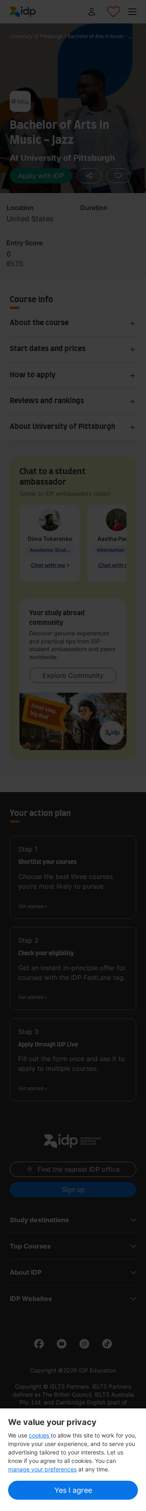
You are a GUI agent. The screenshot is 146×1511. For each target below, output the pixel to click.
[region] (73, 1459)
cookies (40, 1435)
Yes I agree (73, 1490)
